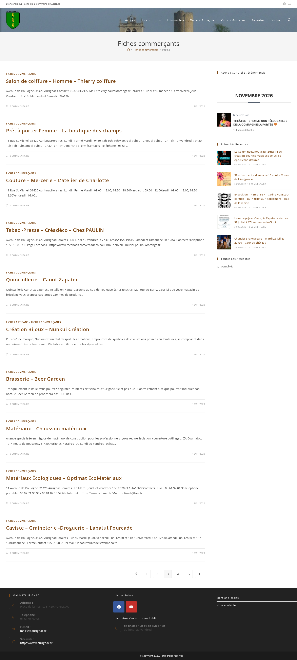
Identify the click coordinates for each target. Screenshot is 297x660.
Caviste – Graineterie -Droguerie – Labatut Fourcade (69, 527)
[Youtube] (131, 606)
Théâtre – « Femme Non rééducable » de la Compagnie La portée (260, 122)
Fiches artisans (17, 322)
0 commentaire (19, 106)
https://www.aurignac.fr (36, 643)
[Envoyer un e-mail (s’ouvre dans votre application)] (289, 4)
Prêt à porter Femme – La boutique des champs (64, 130)
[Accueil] (128, 50)
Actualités (227, 266)
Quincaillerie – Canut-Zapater (42, 279)
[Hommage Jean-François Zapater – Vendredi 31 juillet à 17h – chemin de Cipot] (224, 222)
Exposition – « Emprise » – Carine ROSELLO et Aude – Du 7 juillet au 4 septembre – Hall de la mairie (261, 199)
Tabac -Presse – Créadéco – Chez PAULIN (55, 230)
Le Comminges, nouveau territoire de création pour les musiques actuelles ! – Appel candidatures (259, 156)
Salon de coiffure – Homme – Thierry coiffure (61, 81)
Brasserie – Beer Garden (35, 378)
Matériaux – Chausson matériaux (46, 428)
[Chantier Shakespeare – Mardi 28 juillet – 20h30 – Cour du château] (224, 242)
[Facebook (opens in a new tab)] (284, 4)
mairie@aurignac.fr (33, 631)
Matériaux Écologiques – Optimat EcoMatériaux (64, 478)
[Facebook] (118, 606)
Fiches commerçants (21, 74)
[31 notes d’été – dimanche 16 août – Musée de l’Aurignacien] (224, 179)
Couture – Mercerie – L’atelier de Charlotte (57, 180)
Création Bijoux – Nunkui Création (47, 329)
